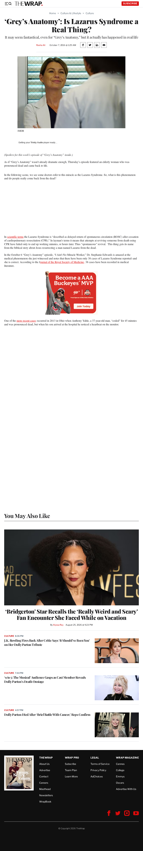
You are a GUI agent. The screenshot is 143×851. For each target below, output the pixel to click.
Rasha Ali (40, 45)
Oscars (120, 782)
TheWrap (46, 757)
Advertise (44, 770)
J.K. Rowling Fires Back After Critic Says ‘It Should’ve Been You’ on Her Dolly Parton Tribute (47, 642)
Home (52, 13)
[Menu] (8, 4)
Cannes (120, 763)
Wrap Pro (72, 757)
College (120, 770)
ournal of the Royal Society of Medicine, (62, 262)
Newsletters (46, 795)
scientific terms (15, 236)
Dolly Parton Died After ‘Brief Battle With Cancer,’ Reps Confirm (47, 714)
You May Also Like (27, 515)
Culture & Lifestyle (71, 13)
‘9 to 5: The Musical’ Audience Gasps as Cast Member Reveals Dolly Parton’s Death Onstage (45, 679)
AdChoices (97, 776)
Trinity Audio (37, 142)
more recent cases (26, 320)
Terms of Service (100, 763)
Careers (43, 782)
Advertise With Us (126, 788)
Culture (90, 13)
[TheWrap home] (29, 4)
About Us (44, 763)
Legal (95, 757)
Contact (43, 776)
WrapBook (45, 801)
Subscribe (130, 3)
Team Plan (71, 770)
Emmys (120, 776)
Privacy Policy (98, 770)
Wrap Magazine (127, 757)
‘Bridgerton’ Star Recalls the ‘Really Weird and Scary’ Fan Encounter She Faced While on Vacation (71, 614)
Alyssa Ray (58, 625)
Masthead (45, 788)
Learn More (71, 776)
